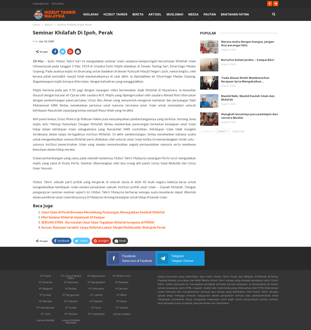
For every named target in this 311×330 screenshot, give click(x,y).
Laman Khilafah (45, 320)
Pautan (210, 14)
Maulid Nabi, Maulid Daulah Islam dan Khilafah (248, 97)
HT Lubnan (96, 294)
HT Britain (71, 288)
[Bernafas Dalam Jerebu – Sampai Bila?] (209, 65)
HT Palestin (96, 301)
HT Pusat (45, 275)
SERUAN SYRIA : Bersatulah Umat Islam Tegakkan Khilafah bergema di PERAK (97, 222)
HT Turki (45, 313)
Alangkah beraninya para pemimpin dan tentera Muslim (249, 116)
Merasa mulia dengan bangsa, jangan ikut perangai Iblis (247, 43)
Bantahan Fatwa (235, 14)
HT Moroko (45, 301)
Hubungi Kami (41, 3)
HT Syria (96, 307)
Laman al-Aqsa (121, 313)
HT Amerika (45, 282)
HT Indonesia (96, 288)
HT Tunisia (122, 307)
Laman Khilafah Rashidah (71, 321)
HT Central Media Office (71, 277)
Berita (137, 14)
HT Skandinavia (46, 307)
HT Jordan (45, 294)
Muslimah (175, 14)
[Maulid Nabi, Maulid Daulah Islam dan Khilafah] (209, 101)
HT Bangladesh (96, 282)
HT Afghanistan (96, 275)
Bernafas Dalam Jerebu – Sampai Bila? (247, 60)
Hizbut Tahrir (115, 14)
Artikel (155, 14)
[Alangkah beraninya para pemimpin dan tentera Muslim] (209, 119)
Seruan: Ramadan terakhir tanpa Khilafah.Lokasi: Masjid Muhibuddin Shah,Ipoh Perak (103, 227)
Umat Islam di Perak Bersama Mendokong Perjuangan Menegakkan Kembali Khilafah (103, 212)
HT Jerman (122, 288)
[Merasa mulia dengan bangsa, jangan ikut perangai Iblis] (209, 46)
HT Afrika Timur (122, 275)
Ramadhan (58, 3)
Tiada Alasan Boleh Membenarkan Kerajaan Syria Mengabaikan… (245, 79)
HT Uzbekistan (96, 313)
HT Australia (71, 282)
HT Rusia (122, 301)
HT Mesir (122, 294)
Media (193, 14)
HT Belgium (45, 288)
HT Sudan (71, 307)
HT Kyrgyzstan (71, 294)
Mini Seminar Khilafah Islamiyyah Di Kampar (73, 217)
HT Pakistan (71, 301)
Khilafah (90, 14)
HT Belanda (121, 282)
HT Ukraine (71, 313)
